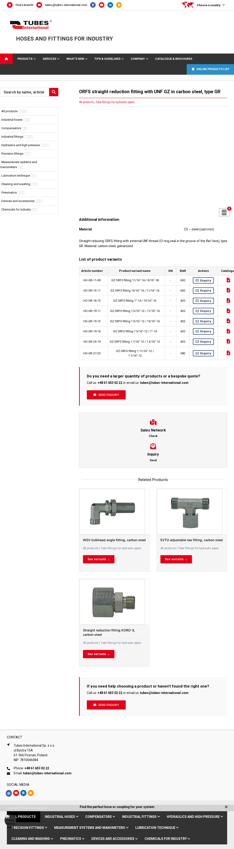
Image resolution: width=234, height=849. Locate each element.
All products (86, 102)
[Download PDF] (228, 280)
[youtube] (16, 793)
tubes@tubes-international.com (66, 5)
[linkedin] (23, 793)
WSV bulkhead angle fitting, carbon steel (114, 540)
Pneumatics (9, 192)
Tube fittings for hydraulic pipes (115, 102)
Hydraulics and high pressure (20, 145)
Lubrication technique (15, 175)
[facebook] (9, 793)
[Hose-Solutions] (120, 5)
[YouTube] (103, 5)
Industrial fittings (12, 136)
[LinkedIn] (111, 5)
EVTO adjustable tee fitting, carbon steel (191, 540)
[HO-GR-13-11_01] (153, 160)
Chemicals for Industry (16, 209)
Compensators (11, 128)
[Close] (226, 807)
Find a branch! (24, 5)
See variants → (99, 559)
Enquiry (205, 280)
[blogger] (31, 793)
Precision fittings (12, 153)
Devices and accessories (18, 201)
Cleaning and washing (15, 184)
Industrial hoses (11, 119)
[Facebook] (94, 5)
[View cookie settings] (10, 820)
